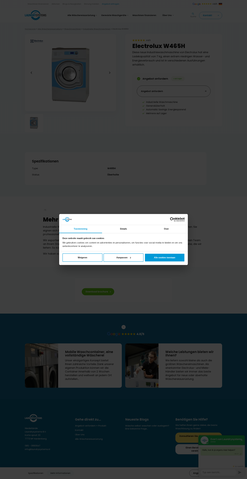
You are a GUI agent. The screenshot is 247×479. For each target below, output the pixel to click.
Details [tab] (123, 229)
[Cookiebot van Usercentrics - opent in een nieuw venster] (172, 219)
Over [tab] (166, 229)
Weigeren (82, 257)
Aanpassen (122, 257)
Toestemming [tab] (80, 229)
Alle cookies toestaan (164, 257)
